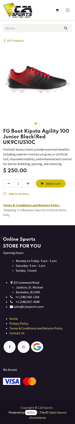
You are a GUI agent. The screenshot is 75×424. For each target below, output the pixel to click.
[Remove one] (9, 183)
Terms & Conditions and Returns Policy (36, 328)
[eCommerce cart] (57, 10)
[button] (6, 84)
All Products (15, 41)
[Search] (66, 28)
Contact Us (17, 333)
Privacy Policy (18, 323)
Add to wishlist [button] (18, 194)
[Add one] (28, 183)
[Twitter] (46, 347)
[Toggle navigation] (67, 10)
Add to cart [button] (53, 183)
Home (13, 319)
